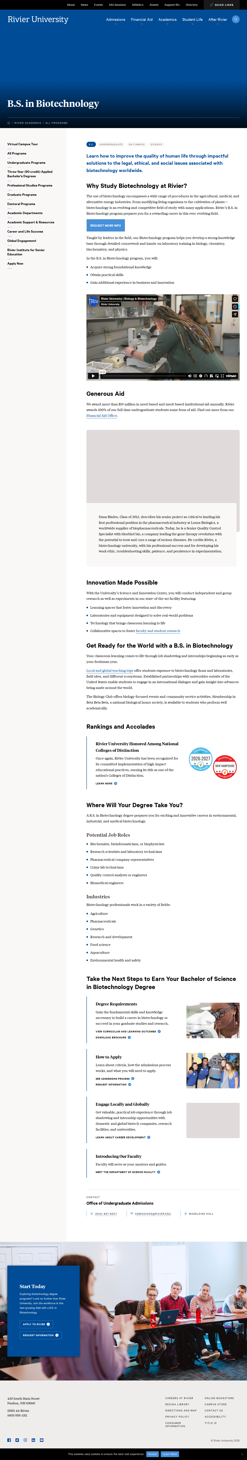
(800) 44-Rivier (18, 1410)
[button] (222, 5)
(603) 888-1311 (17, 1415)
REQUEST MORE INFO (105, 225)
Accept (152, 1454)
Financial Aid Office (101, 415)
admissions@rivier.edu (153, 1213)
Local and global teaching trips (109, 670)
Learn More (170, 1454)
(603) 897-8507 (106, 1213)
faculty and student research (158, 630)
